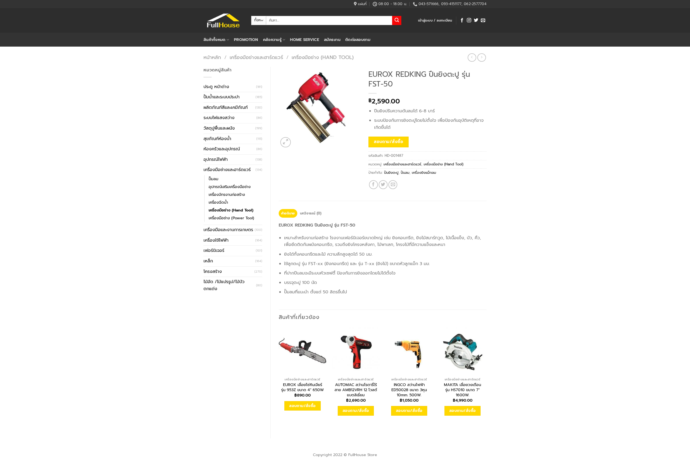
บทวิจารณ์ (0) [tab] (311, 213)
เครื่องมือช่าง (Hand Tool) (323, 57)
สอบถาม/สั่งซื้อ (388, 141)
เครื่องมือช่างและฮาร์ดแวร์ (256, 57)
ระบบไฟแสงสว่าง (218, 117)
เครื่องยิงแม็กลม (424, 172)
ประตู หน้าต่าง (216, 87)
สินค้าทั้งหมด (214, 40)
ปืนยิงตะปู (391, 172)
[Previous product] (481, 57)
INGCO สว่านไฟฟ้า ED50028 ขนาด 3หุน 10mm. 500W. (409, 389)
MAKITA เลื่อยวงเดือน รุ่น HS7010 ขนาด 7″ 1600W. (462, 389)
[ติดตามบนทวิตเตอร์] (476, 20)
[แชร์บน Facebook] (373, 184)
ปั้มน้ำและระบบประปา (221, 97)
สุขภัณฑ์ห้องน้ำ (217, 139)
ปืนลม (405, 172)
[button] (435, 20)
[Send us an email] (483, 20)
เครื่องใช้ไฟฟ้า (216, 240)
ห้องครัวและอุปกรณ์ (221, 149)
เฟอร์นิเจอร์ (213, 250)
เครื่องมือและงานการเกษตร (228, 230)
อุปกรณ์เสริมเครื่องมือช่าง (230, 187)
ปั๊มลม (213, 179)
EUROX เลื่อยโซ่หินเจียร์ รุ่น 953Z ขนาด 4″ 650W (302, 387)
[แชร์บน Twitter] (383, 184)
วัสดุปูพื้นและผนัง (219, 128)
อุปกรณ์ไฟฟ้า (215, 159)
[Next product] (472, 57)
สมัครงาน (332, 40)
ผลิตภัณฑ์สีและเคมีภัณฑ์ (225, 107)
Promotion (246, 40)
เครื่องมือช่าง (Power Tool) (231, 218)
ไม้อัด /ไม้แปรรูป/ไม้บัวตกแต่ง (223, 285)
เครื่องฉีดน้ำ (218, 202)
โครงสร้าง (212, 271)
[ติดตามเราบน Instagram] (469, 20)
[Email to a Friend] (392, 184)
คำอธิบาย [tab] (288, 213)
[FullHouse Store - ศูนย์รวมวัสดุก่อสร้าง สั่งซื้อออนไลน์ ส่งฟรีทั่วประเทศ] (223, 20)
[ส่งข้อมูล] (396, 20)
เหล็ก (208, 261)
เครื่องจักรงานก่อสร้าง (227, 194)
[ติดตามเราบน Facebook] (462, 20)
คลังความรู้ (272, 40)
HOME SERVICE (304, 40)
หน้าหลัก (212, 57)
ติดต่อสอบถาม (357, 40)
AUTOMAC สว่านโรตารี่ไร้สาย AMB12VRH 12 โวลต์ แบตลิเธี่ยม (355, 389)
